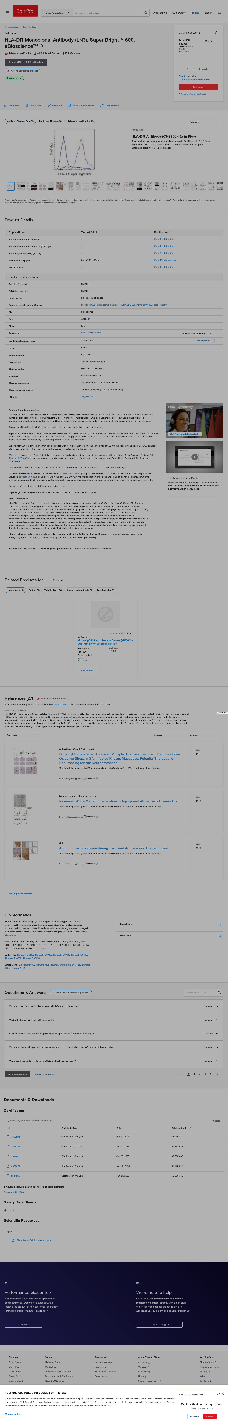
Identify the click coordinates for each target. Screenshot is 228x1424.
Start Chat (210, 1416)
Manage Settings (13, 1414)
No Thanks (194, 1416)
